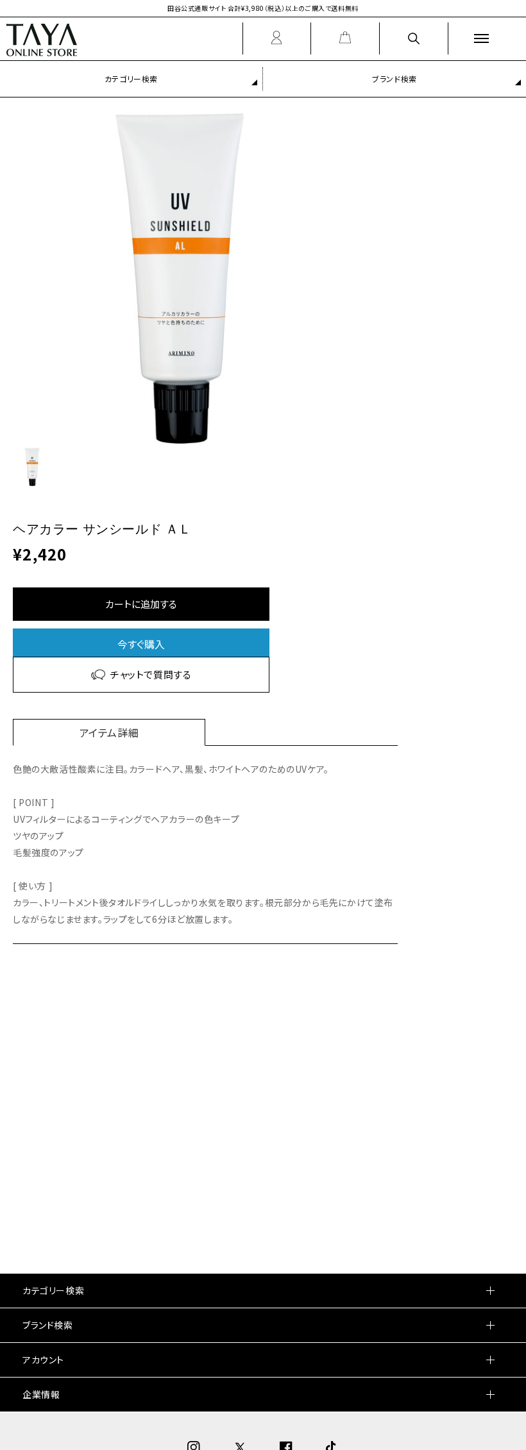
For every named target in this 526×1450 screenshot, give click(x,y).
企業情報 (41, 1394)
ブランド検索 (394, 78)
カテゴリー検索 (131, 78)
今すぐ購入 (141, 644)
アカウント (43, 1359)
